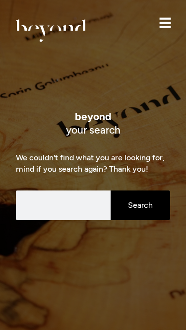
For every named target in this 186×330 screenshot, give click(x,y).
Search (140, 205)
